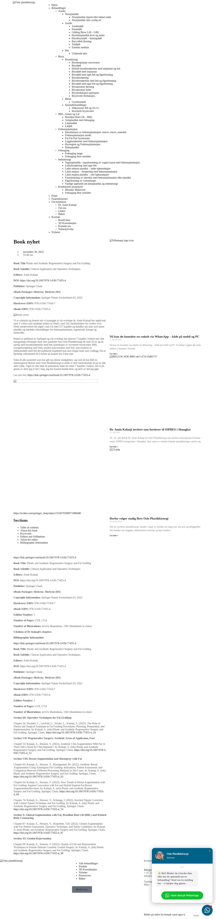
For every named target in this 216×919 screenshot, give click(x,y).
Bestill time (64, 220)
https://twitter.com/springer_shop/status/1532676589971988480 (47, 513)
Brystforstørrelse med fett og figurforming (94, 80)
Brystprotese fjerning (83, 86)
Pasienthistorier (59, 198)
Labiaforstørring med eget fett (81, 165)
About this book (28, 530)
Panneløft (77, 29)
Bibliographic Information (34, 542)
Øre (67, 50)
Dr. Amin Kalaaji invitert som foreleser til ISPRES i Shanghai (150, 429)
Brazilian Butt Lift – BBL (78, 117)
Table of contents (29, 527)
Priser (54, 195)
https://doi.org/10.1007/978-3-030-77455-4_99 (38, 853)
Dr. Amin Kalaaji (67, 204)
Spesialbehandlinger (75, 104)
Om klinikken (58, 201)
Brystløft (76, 65)
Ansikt (61, 11)
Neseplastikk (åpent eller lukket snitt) (91, 17)
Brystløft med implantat (84, 71)
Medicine (39, 291)
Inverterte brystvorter (83, 111)
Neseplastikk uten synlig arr (86, 20)
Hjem (54, 5)
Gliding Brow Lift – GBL (85, 32)
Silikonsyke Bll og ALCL (85, 108)
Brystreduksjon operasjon (85, 92)
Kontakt (55, 217)
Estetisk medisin (80, 47)
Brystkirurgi (71, 59)
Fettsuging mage (74, 153)
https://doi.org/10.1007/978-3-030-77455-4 (43, 280)
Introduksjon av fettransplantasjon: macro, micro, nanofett (95, 132)
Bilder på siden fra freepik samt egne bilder (167, 914)
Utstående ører (79, 53)
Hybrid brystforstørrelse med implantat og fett (96, 68)
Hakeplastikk (72, 147)
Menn (68, 98)
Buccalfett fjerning (81, 41)
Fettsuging (63, 150)
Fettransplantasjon (67, 129)
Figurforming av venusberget (80, 180)
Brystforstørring (80, 77)
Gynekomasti (79, 101)
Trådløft (76, 44)
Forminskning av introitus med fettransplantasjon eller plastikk (98, 177)
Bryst (61, 56)
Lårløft (68, 126)
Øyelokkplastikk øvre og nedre (88, 35)
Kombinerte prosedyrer (70, 186)
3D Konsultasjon (67, 223)
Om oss (62, 207)
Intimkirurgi (64, 159)
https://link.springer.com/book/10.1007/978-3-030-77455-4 (59, 375)
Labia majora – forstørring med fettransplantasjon (91, 171)
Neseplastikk (72, 14)
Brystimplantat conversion (86, 62)
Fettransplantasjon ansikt (78, 135)
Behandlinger (58, 8)
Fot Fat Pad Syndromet (77, 138)
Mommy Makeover (75, 189)
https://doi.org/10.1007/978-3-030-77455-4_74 (38, 809)
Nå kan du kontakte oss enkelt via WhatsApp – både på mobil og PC (154, 336)
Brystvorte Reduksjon (83, 95)
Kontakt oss (64, 226)
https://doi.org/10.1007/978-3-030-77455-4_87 (38, 832)
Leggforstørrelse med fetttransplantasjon (86, 141)
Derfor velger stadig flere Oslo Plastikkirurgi (139, 518)
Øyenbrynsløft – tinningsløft (87, 38)
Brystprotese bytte (81, 89)
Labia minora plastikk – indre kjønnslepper (88, 168)
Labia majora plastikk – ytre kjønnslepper (87, 174)
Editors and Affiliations (32, 536)
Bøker (61, 214)
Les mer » (114, 354)
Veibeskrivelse (66, 229)
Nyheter (55, 232)
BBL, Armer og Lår (68, 114)
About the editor (29, 539)
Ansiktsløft (77, 26)
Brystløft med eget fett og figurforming (92, 74)
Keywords (25, 533)
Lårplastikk (71, 123)
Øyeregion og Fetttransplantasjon (82, 144)
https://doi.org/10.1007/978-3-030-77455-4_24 (71, 732)
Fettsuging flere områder (78, 156)
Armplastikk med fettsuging (79, 120)
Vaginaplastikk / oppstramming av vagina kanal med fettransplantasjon (102, 162)
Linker (61, 211)
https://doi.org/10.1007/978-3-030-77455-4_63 (38, 776)
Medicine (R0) (52, 291)
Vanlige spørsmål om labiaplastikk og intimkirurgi (91, 183)
